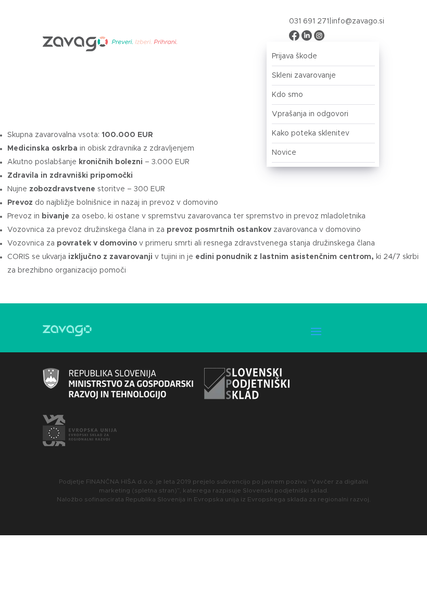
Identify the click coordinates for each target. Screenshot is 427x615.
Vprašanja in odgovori (310, 114)
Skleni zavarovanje (304, 75)
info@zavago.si (358, 21)
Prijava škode (294, 56)
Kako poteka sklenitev (310, 133)
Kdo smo (287, 95)
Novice (284, 152)
